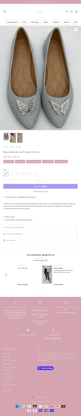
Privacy (5, 381)
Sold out (40, 182)
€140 (66, 309)
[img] (40, 258)
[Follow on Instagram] (10, 391)
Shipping (6, 357)
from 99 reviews (39, 260)
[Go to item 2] (13, 138)
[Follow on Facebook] (4, 391)
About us (6, 353)
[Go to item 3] (20, 138)
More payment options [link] (40, 191)
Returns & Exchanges (10, 367)
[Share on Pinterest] (16, 147)
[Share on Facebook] (10, 147)
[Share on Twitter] (13, 147)
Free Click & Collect (9, 360)
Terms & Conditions (9, 385)
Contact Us (7, 371)
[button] (38, 288)
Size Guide (6, 364)
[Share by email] (19, 147)
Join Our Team (8, 378)
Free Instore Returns (27, 335)
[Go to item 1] (6, 136)
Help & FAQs (7, 374)
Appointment (57, 338)
